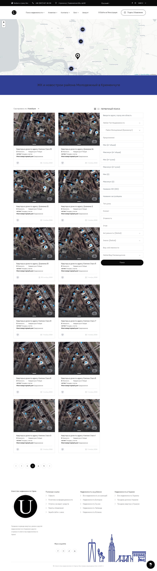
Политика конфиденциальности (60, 500)
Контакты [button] (64, 12)
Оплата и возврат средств (58, 504)
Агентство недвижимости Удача (23, 491)
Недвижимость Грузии (91, 504)
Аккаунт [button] (85, 12)
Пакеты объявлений (56, 508)
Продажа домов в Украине (127, 500)
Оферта (51, 496)
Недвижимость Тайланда (92, 508)
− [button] (3, 25)
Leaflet (136, 74)
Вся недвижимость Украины (128, 496)
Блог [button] (75, 12)
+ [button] (3, 22)
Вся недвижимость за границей (95, 496)
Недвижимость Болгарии (92, 500)
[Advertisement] (122, 288)
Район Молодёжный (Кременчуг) (118, 130)
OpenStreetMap (145, 74)
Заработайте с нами (56, 512)
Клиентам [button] (52, 12)
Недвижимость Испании (92, 512)
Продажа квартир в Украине (128, 504)
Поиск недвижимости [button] (34, 12)
